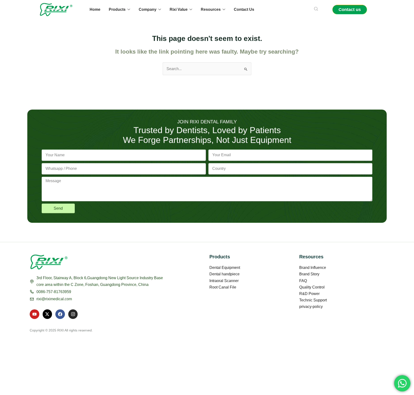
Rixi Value (179, 9)
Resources (211, 9)
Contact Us (244, 9)
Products (117, 9)
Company (147, 9)
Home (95, 9)
